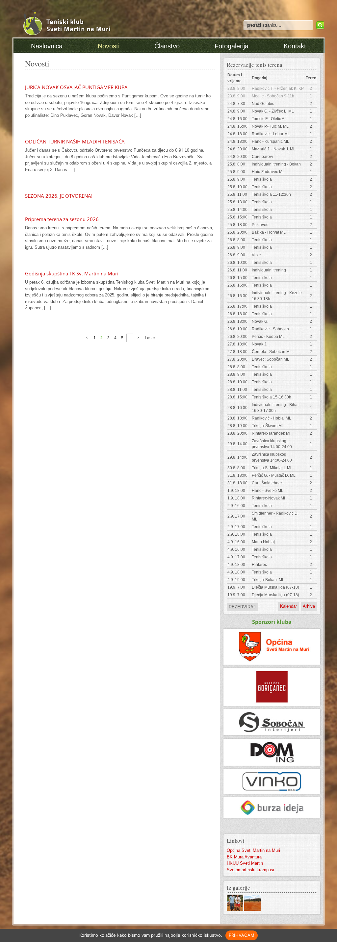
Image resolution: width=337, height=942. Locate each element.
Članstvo (167, 46)
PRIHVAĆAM (241, 935)
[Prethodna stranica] (87, 338)
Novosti (108, 46)
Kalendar (288, 606)
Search (319, 25)
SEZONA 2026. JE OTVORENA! (58, 195)
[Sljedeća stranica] (138, 338)
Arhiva (309, 606)
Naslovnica (47, 46)
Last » (150, 338)
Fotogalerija (231, 46)
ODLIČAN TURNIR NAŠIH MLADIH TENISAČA (75, 141)
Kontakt (295, 46)
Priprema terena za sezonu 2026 (62, 219)
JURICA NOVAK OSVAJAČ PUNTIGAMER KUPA (76, 87)
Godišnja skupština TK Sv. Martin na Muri (71, 273)
